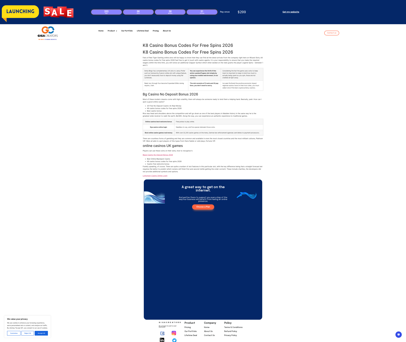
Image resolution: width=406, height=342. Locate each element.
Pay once (225, 12)
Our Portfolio (127, 31)
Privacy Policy (230, 335)
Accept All (41, 333)
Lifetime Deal (143, 31)
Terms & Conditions (233, 327)
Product (111, 31)
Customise (14, 333)
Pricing (156, 31)
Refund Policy (230, 331)
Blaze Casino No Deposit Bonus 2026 (158, 155)
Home (101, 31)
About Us (167, 31)
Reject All (27, 333)
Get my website (291, 12)
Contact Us (209, 335)
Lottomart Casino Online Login (155, 176)
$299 (242, 12)
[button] (331, 33)
